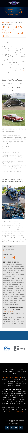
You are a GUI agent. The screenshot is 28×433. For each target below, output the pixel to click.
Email (5, 251)
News (7, 22)
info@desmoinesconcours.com (15, 411)
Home (3, 22)
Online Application (8, 312)
